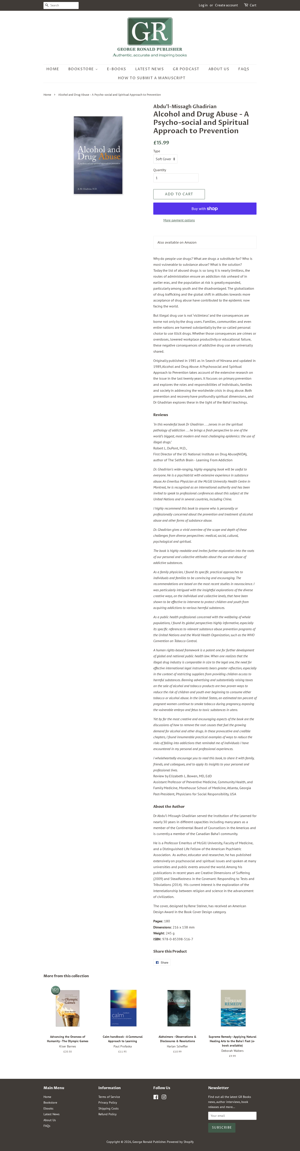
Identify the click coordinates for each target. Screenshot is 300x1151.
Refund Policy (107, 1114)
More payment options (179, 220)
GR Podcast (186, 69)
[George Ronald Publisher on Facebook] (155, 1098)
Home (52, 69)
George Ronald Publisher (149, 1142)
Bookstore (81, 69)
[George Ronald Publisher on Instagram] (163, 1098)
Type (156, 151)
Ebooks (48, 1108)
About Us (219, 69)
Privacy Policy (107, 1102)
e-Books (116, 69)
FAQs (243, 69)
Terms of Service (109, 1097)
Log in (203, 5)
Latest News (149, 69)
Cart (253, 5)
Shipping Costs (108, 1108)
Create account (226, 5)
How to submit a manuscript (152, 78)
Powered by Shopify (180, 1142)
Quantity (159, 170)
